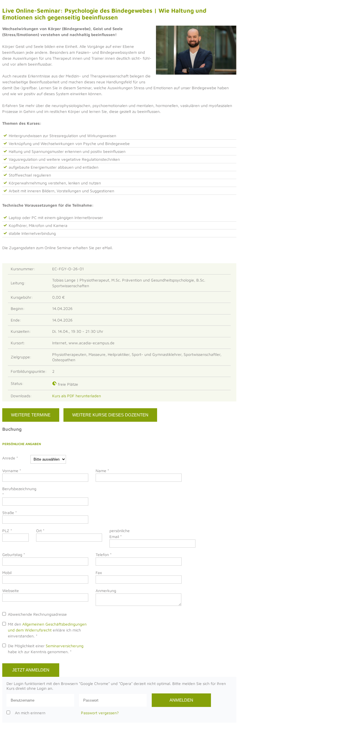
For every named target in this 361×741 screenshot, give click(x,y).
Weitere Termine (30, 414)
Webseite (10, 590)
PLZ (7, 530)
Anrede (10, 458)
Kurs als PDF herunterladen (77, 395)
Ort (40, 530)
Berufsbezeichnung (16, 491)
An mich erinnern (30, 712)
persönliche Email (119, 533)
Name (102, 470)
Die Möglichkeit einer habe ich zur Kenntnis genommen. (45, 648)
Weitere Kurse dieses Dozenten (110, 414)
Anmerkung (106, 590)
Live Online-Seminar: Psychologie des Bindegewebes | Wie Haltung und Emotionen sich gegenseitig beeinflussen (104, 14)
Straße (9, 512)
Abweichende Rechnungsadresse (37, 614)
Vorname (11, 470)
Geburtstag (13, 554)
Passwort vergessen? (100, 712)
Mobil (7, 572)
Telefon (104, 554)
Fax (99, 572)
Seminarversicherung (64, 645)
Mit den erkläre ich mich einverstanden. (47, 630)
